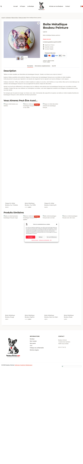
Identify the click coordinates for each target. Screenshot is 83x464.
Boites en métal (51, 60)
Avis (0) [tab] (54, 66)
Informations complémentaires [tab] (42, 66)
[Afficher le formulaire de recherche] (1, 6)
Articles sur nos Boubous (56, 6)
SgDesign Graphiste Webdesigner (23, 365)
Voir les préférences (52, 237)
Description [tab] (30, 66)
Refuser (40, 237)
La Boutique (30, 6)
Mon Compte (33, 341)
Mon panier (33, 343)
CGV (50, 240)
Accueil (15, 6)
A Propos (22, 6)
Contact (67, 6)
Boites (48, 61)
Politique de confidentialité (44, 240)
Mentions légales (35, 240)
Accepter (30, 237)
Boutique (32, 339)
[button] (56, 224)
